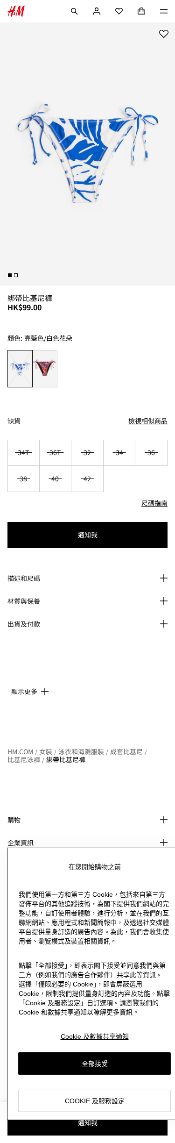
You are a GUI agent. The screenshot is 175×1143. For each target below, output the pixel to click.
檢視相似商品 (148, 420)
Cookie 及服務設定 (95, 1101)
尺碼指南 (154, 502)
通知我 (88, 534)
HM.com (20, 751)
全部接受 (95, 1063)
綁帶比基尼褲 (65, 759)
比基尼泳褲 (23, 759)
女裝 (45, 751)
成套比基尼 (126, 751)
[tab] (9, 275)
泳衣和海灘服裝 (81, 751)
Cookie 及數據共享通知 (95, 1036)
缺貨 (14, 421)
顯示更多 (24, 691)
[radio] (20, 368)
